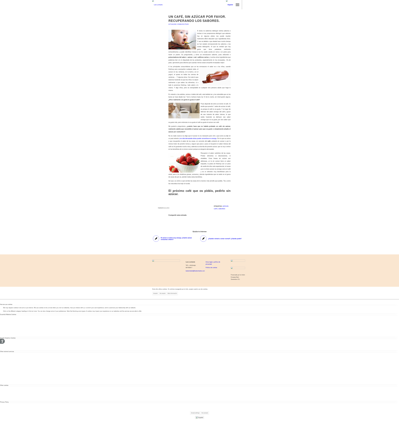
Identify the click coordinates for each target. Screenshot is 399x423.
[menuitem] (236, 4)
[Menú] (236, 4)
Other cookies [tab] (4, 385)
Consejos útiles (183, 24)
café (216, 209)
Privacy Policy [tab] (4, 402)
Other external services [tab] (7, 351)
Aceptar (155, 293)
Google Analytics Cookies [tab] (8, 338)
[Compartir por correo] (224, 221)
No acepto (163, 293)
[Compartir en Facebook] (174, 221)
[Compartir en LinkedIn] (212, 221)
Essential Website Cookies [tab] (8, 314)
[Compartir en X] (187, 221)
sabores (221, 209)
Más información (172, 293)
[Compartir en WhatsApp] (199, 221)
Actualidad (172, 24)
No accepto (205, 413)
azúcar (225, 206)
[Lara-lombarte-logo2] (157, 4)
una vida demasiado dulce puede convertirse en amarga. (198, 138)
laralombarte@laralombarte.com (195, 271)
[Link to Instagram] (245, 4)
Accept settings (195, 413)
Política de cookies (211, 267)
